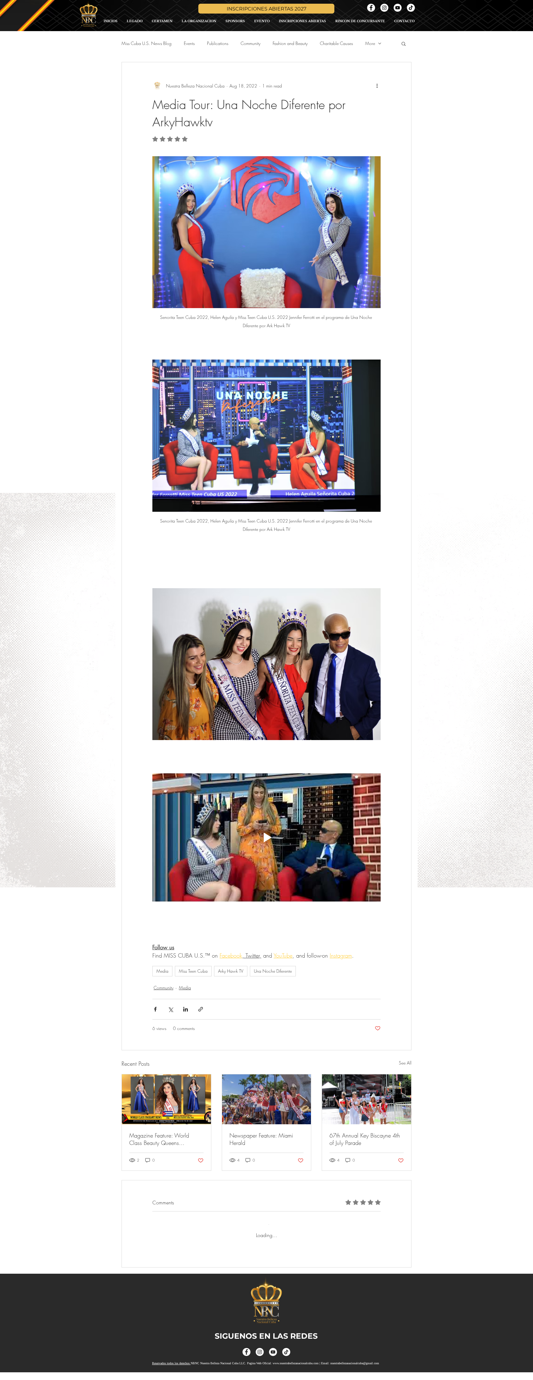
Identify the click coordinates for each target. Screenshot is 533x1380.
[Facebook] (371, 8)
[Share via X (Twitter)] (170, 1009)
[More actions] (377, 85)
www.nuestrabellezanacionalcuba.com (296, 1371)
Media (162, 971)
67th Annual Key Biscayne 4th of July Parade (364, 1139)
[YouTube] (398, 8)
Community (250, 43)
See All (405, 1063)
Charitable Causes (336, 43)
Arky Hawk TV (230, 971)
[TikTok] (411, 8)
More (370, 43)
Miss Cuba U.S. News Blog (146, 43)
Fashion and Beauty (290, 43)
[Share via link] (201, 1009)
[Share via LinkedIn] (185, 1009)
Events (189, 43)
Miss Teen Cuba (193, 971)
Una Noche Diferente (273, 971)
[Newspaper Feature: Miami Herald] (266, 1099)
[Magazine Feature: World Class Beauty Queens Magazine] (166, 1099)
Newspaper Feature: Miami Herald (261, 1139)
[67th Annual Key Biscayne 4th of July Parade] (366, 1099)
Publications (217, 43)
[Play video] (266, 837)
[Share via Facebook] (155, 1009)
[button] (404, 43)
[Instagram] (384, 8)
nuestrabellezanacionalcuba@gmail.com (354, 1371)
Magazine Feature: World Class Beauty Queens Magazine (159, 1139)
